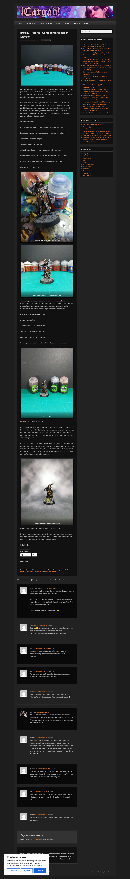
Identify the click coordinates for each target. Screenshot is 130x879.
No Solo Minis (87, 166)
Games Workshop (66, 570)
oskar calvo (86, 102)
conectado (36, 839)
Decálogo (68, 23)
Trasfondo (86, 173)
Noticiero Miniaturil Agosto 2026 (101, 102)
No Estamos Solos (88, 164)
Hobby (40, 570)
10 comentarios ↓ (46, 40)
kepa (37, 40)
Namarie (85, 72)
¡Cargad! (85, 154)
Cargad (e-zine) (31, 23)
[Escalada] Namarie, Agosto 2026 (93, 125)
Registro (86, 23)
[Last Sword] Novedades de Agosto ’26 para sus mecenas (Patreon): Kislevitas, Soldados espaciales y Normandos (97, 139)
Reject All (27, 871)
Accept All (40, 871)
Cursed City (56, 570)
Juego (84, 162)
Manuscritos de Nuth (46, 23)
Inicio (20, 23)
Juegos (58, 23)
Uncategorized (87, 175)
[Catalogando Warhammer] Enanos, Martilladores (97, 135)
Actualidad (86, 156)
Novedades (86, 169)
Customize (13, 871)
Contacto (77, 23)
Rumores (85, 171)
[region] (26, 864)
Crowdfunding (87, 158)
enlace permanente (51, 572)
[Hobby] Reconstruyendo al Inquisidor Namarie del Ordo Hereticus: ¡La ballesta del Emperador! (95, 91)
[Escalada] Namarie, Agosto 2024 (93, 51)
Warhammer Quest (30, 572)
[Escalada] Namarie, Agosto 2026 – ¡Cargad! (96, 48)
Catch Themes (108, 872)
